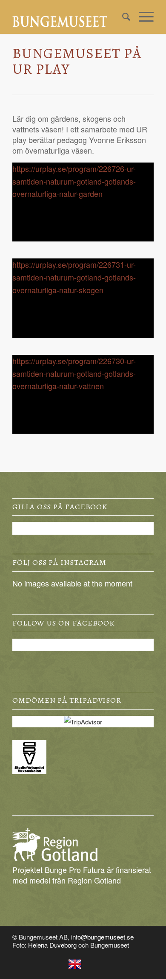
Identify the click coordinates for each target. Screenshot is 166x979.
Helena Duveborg (52, 944)
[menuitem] (122, 17)
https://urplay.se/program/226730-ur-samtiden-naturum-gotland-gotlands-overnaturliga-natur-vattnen (74, 373)
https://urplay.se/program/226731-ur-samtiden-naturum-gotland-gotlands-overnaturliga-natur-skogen (74, 277)
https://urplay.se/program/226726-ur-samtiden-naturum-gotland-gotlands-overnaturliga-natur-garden (74, 181)
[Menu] (142, 17)
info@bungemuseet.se (102, 936)
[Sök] (122, 17)
